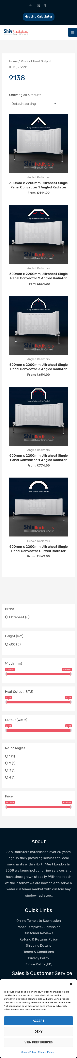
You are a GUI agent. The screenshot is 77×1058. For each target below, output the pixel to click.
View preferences (38, 1042)
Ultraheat (16, 617)
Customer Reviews (38, 933)
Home (13, 61)
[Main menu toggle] (72, 32)
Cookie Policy (28, 1052)
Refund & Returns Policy (39, 939)
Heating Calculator (39, 16)
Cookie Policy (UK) (38, 964)
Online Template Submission (38, 921)
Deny (38, 1031)
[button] (71, 984)
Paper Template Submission (38, 927)
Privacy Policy (46, 1052)
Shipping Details (38, 945)
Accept (38, 1021)
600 (12, 644)
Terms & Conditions (38, 952)
